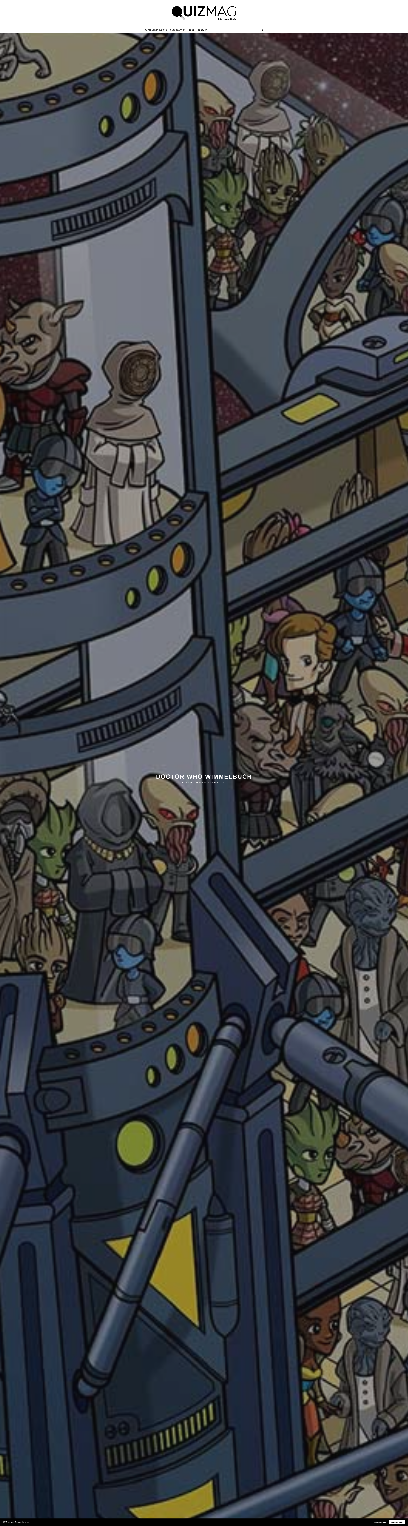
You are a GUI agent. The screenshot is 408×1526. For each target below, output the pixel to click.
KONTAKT (203, 30)
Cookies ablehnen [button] (380, 1522)
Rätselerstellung (156, 30)
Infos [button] (27, 1522)
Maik (184, 783)
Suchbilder (219, 783)
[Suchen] (262, 30)
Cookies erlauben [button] (397, 1522)
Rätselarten (178, 30)
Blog (191, 30)
